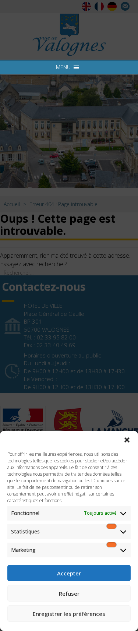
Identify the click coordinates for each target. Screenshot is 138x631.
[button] (127, 440)
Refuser (69, 593)
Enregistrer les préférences (69, 613)
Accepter (69, 573)
